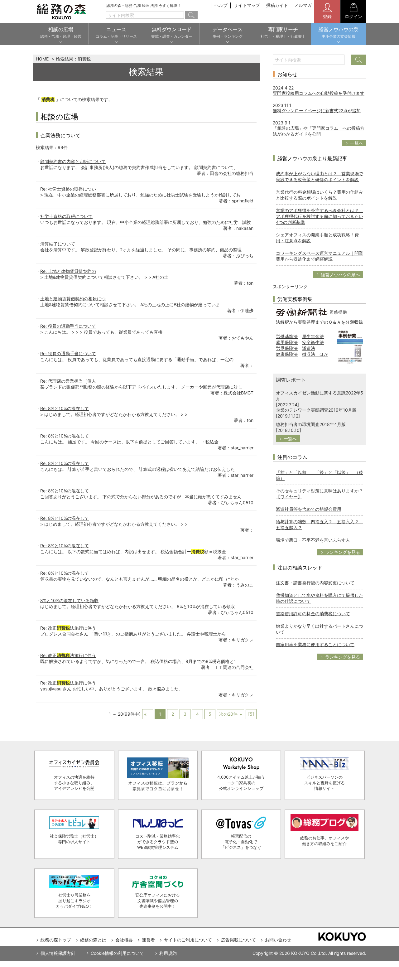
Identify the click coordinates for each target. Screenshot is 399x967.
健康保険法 (287, 354)
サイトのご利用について (188, 939)
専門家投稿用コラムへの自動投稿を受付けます (318, 93)
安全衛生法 (313, 342)
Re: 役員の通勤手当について (68, 326)
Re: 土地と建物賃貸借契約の (68, 271)
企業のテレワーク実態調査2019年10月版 (316, 410)
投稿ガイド (277, 5)
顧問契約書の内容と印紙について (73, 161)
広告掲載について (238, 939)
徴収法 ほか (315, 354)
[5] (251, 714)
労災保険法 (287, 348)
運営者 (148, 939)
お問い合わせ (278, 939)
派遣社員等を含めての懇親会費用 (308, 509)
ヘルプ (221, 5)
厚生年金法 (313, 336)
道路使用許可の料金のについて (313, 613)
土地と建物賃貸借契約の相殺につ (73, 298)
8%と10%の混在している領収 (69, 600)
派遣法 (308, 348)
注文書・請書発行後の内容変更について (315, 582)
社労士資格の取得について (66, 216)
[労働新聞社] (302, 311)
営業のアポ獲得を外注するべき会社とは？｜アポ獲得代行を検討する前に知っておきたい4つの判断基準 (319, 216)
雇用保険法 (287, 342)
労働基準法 (287, 336)
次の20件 (228, 714)
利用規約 (168, 953)
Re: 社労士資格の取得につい (68, 188)
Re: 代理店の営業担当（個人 (68, 381)
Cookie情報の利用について (117, 953)
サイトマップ (247, 5)
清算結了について (57, 243)
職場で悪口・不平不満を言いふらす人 (313, 540)
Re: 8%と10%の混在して (64, 408)
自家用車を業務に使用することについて (315, 644)
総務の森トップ (56, 939)
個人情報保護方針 (58, 953)
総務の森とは (93, 939)
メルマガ (303, 5)
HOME (42, 58)
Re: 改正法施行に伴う (68, 628)
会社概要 (124, 939)
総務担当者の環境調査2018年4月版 (311, 424)
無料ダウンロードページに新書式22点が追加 (317, 110)
